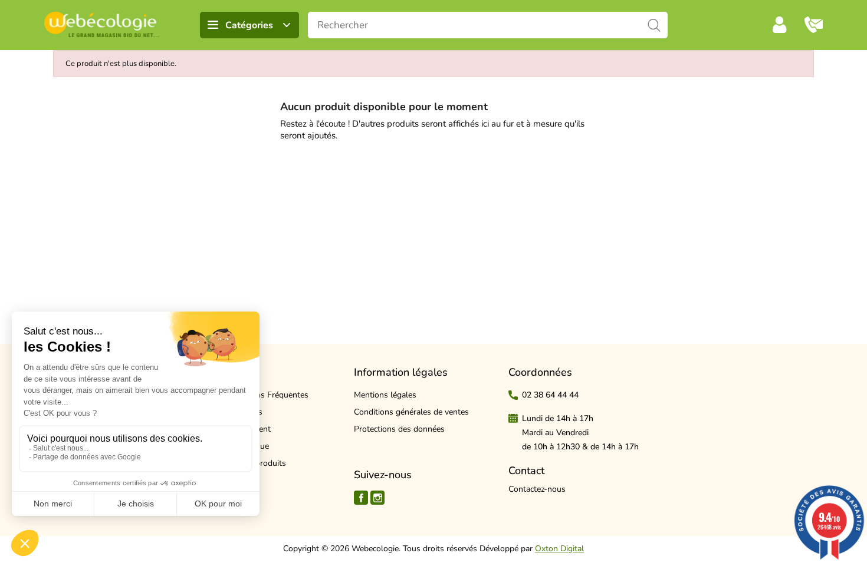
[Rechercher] (654, 25)
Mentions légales (385, 394)
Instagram (377, 498)
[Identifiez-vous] (780, 25)
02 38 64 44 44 (550, 394)
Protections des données (399, 429)
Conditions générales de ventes (411, 412)
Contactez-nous (537, 489)
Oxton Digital (559, 548)
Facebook (361, 498)
